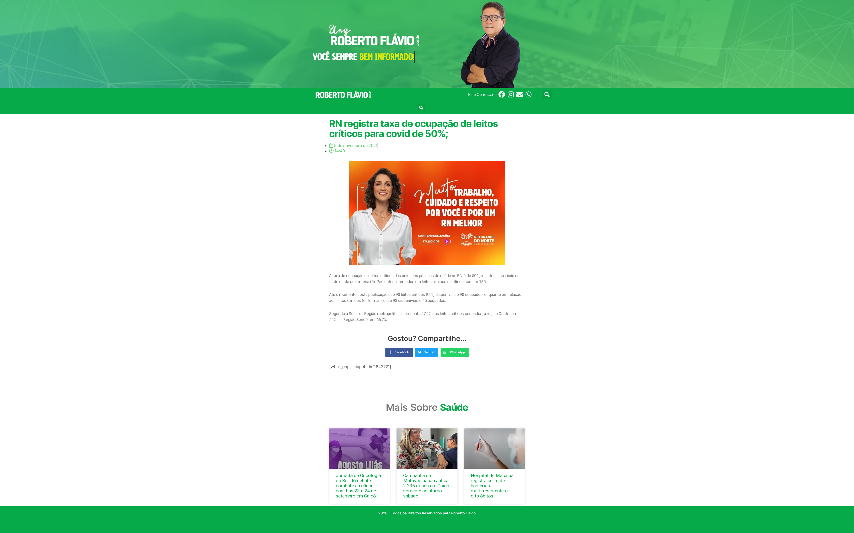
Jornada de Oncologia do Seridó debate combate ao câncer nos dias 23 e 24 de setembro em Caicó (358, 486)
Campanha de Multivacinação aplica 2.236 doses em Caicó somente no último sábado (426, 486)
